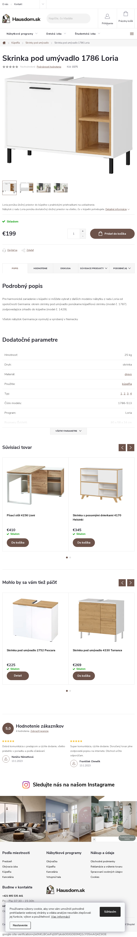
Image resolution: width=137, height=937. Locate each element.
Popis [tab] (15, 268)
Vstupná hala (53, 877)
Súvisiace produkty (92, 268)
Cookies (95, 877)
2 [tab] (70, 557)
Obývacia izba (10, 866)
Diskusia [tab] (65, 268)
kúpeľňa (127, 384)
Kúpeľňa (6, 871)
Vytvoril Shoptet (126, 924)
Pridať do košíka (115, 234)
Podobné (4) (120, 268)
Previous (122, 447)
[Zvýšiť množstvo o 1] (83, 231)
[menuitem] (22, 33)
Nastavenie (20, 925)
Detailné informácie (116, 209)
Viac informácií (60, 917)
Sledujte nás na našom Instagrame (74, 784)
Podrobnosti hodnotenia (49, 66)
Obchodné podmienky (103, 861)
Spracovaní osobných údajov (107, 871)
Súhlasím (110, 912)
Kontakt (18, 4)
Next (130, 447)
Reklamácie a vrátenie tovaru (106, 866)
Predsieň (7, 861)
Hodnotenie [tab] (40, 268)
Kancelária (8, 877)
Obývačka (51, 861)
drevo (128, 374)
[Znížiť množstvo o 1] (83, 236)
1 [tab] (67, 557)
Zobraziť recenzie (40, 731)
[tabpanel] (35, 504)
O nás (5, 4)
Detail (18, 676)
